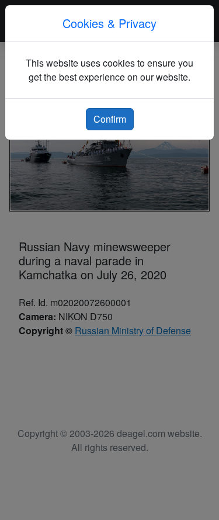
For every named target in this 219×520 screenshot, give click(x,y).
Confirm (109, 119)
